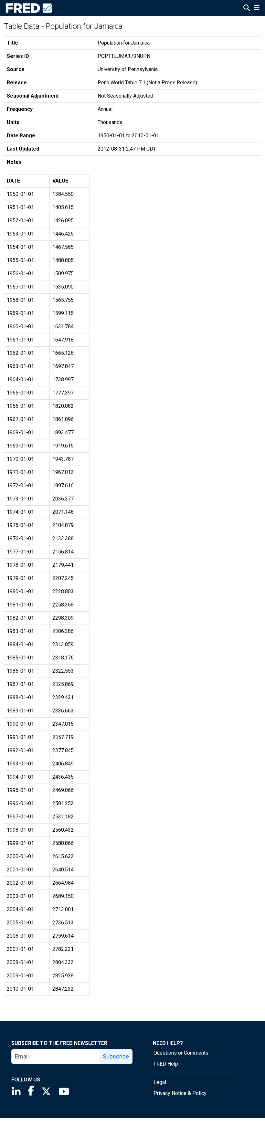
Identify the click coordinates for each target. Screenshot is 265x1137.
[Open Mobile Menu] (256, 8)
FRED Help (166, 1064)
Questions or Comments (181, 1053)
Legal (160, 1082)
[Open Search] (246, 8)
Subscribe (116, 1056)
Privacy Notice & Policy (180, 1093)
